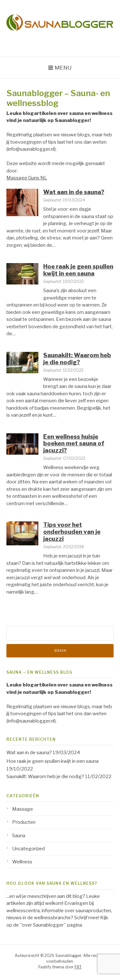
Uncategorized (28, 849)
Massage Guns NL (26, 178)
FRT (78, 967)
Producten (24, 822)
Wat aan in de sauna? (73, 192)
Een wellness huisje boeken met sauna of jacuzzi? (73, 443)
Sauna (18, 835)
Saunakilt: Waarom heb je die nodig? (77, 359)
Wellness (22, 862)
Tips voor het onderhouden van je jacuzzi (71, 531)
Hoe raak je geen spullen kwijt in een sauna (78, 270)
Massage (22, 809)
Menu (63, 67)
